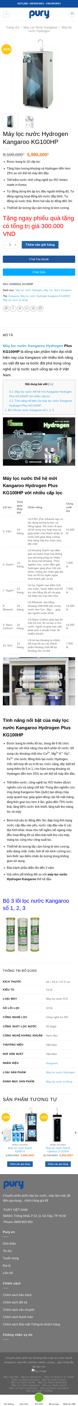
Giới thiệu (9, 1243)
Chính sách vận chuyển (18, 1309)
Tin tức (7, 1251)
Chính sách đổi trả (15, 1302)
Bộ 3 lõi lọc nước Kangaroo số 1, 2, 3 (29, 410)
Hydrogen (54, 346)
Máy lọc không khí (31, 1377)
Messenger (54, 1404)
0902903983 (53, 3)
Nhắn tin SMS (69, 1404)
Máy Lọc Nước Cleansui (26, 1380)
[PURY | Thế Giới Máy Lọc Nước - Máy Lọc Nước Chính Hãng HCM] (39, 14)
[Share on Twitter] (20, 308)
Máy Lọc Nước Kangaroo (40, 27)
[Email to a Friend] (27, 308)
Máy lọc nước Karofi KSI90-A (20, 1150)
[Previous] (9, 75)
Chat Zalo (24, 1404)
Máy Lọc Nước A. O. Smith (59, 1377)
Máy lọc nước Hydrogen (29, 290)
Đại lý (7, 1265)
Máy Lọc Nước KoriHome (23, 1388)
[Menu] (6, 14)
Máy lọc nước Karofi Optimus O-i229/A (58, 1150)
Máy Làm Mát (11, 1377)
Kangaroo (14, 296)
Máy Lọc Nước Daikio (23, 1382)
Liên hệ (8, 1273)
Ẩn (50, 384)
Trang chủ (12, 27)
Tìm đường (9, 1404)
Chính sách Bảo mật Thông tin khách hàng (31, 1324)
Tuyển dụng (11, 1258)
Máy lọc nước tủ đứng (15, 300)
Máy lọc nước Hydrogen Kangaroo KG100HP (45, 296)
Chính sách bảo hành (17, 1295)
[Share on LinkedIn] (40, 308)
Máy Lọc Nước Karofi (54, 1385)
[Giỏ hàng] (72, 14)
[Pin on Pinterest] (33, 308)
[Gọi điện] (39, 1398)
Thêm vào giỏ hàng (40, 244)
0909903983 (37, 3)
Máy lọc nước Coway (54, 1380)
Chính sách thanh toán (18, 1317)
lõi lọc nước (30, 901)
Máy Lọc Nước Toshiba (39, 1391)
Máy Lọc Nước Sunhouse (54, 1388)
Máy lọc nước (15, 346)
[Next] (69, 75)
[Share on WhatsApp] (6, 308)
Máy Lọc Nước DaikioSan (52, 1382)
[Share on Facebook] (13, 308)
